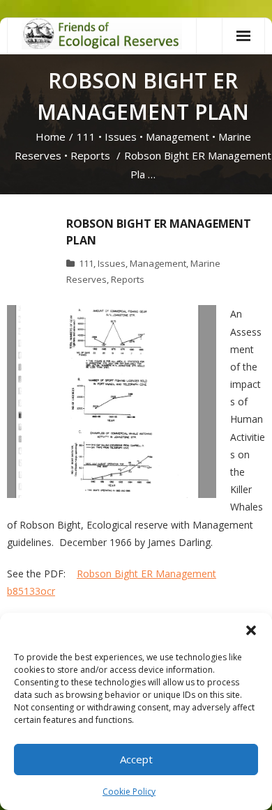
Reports (90, 155)
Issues (121, 136)
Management (177, 136)
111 (86, 136)
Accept (136, 759)
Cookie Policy (129, 791)
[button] (251, 630)
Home (51, 136)
